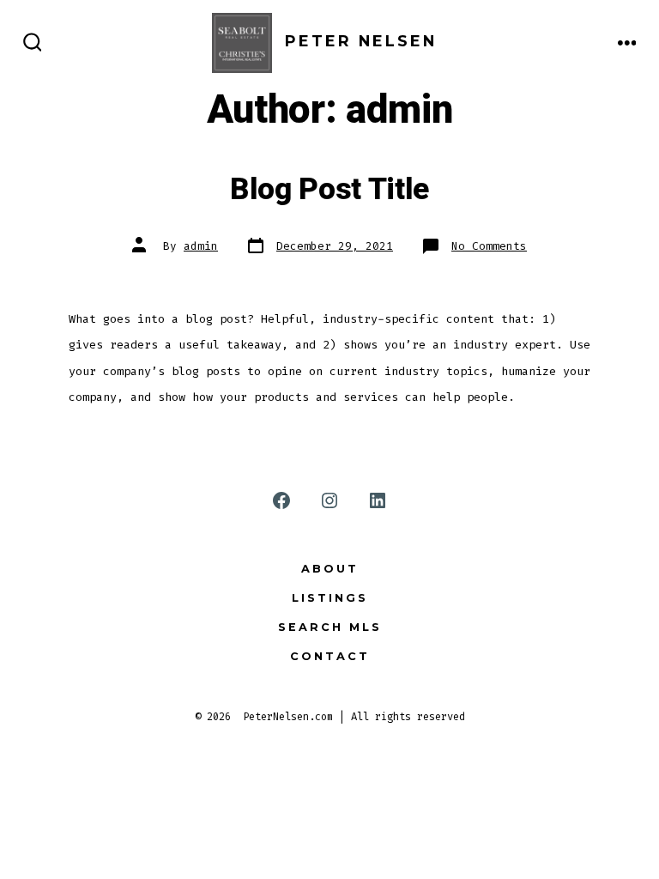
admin (201, 246)
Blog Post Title (329, 189)
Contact (330, 656)
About (330, 568)
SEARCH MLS (330, 627)
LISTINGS (330, 597)
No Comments (489, 246)
